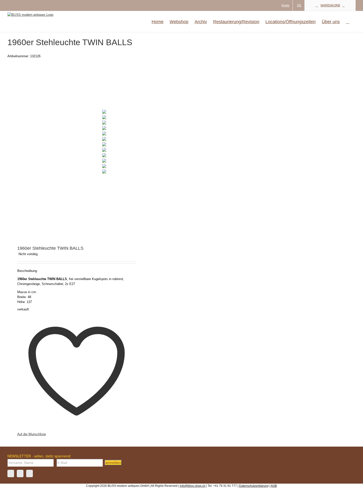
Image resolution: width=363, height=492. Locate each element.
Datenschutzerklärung (254, 486)
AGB (274, 486)
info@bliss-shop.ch (192, 486)
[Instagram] (20, 473)
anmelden (113, 463)
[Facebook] (10, 473)
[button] (347, 21)
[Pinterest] (29, 473)
